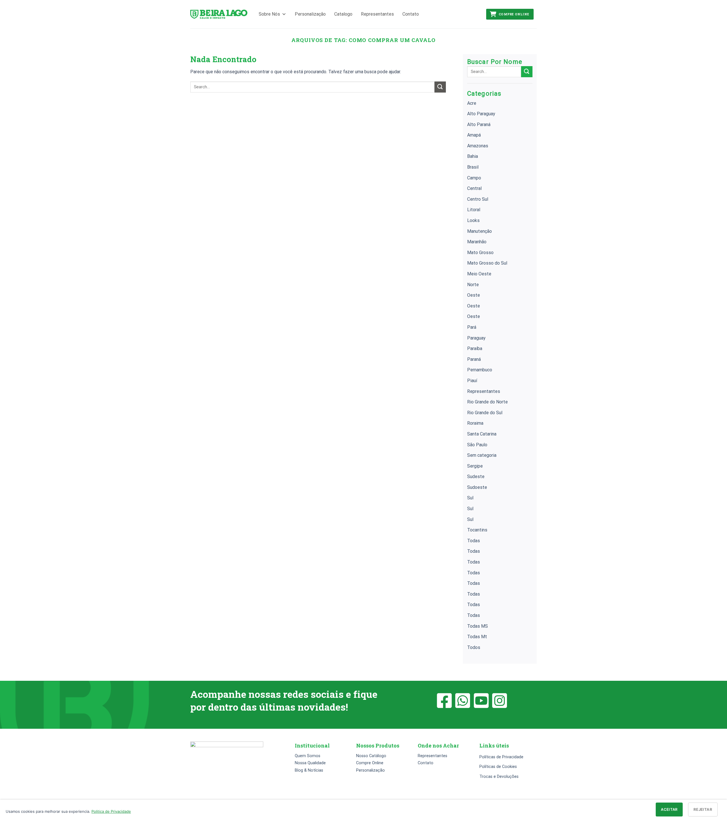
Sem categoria (481, 455)
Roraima (475, 423)
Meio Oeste (479, 274)
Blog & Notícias (309, 770)
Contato (410, 14)
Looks (473, 220)
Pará (471, 327)
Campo (474, 178)
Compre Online (514, 14)
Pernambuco (479, 369)
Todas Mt (477, 636)
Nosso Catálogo (371, 755)
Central (474, 188)
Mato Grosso (480, 252)
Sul (470, 497)
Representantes (377, 14)
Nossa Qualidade (310, 763)
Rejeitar (702, 809)
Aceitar (669, 809)
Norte (473, 284)
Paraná (474, 359)
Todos (473, 647)
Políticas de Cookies (498, 766)
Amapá (474, 135)
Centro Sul (477, 199)
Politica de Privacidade (111, 811)
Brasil (473, 167)
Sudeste (475, 476)
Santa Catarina (481, 434)
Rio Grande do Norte (487, 402)
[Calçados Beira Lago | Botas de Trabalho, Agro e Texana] (218, 14)
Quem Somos (307, 755)
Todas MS (477, 626)
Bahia (472, 156)
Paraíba (474, 348)
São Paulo (477, 444)
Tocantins (477, 530)
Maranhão (476, 241)
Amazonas (477, 145)
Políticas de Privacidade (501, 757)
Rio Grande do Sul (484, 412)
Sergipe (475, 466)
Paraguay (476, 338)
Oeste (473, 295)
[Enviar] (440, 87)
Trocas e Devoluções (499, 776)
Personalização (310, 14)
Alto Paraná (478, 124)
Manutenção (479, 231)
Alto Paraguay (481, 113)
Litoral (473, 209)
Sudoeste (477, 487)
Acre (471, 103)
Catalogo (343, 14)
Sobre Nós (269, 14)
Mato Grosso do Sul (487, 263)
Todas (473, 540)
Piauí (472, 380)
